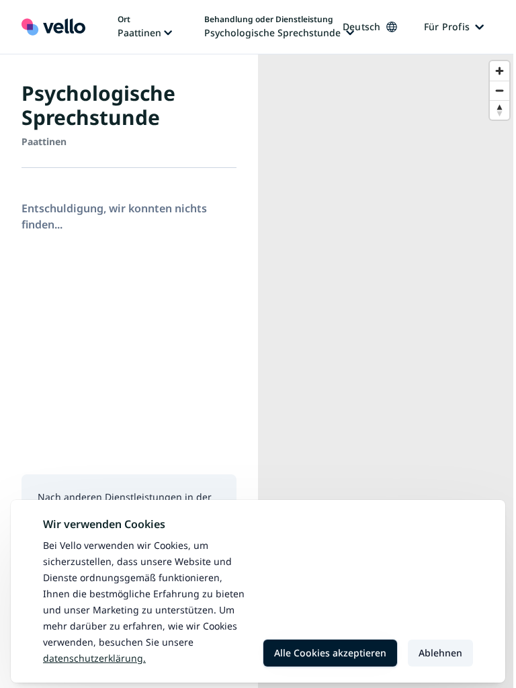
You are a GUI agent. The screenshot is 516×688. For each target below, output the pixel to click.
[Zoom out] (499, 90)
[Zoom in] (499, 71)
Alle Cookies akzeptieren (330, 652)
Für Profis (447, 26)
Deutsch (362, 26)
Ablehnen (440, 652)
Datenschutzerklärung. (94, 658)
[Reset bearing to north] (499, 110)
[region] (387, 371)
